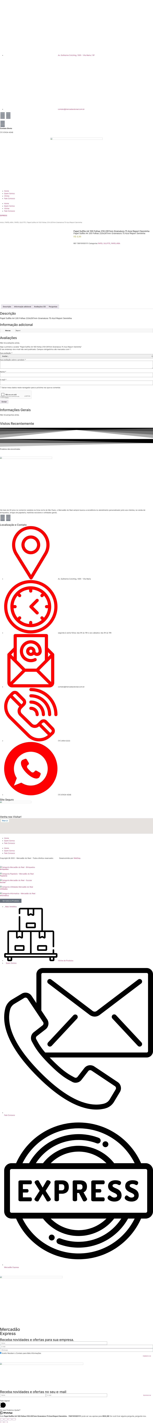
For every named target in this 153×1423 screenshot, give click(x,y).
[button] (76, 201)
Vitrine (6, 196)
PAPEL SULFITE (20, 222)
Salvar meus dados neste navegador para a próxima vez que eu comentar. (31, 387)
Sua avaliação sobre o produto (13, 360)
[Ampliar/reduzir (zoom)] (14, 1419)
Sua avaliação (6, 353)
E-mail (3, 379)
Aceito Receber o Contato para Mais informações (21, 1353)
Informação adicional (22, 307)
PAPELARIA (9, 222)
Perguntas (53, 307)
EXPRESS (3, 215)
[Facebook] (2, 115)
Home (6, 191)
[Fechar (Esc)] (2, 1419)
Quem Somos (9, 193)
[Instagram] (8, 115)
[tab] (7, 306)
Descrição (7, 307)
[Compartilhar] (6, 1419)
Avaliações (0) (40, 307)
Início (2, 222)
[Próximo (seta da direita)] (6, 1422)
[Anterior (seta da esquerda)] (2, 1422)
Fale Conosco (9, 198)
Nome (3, 372)
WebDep (77, 858)
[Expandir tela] (10, 1419)
